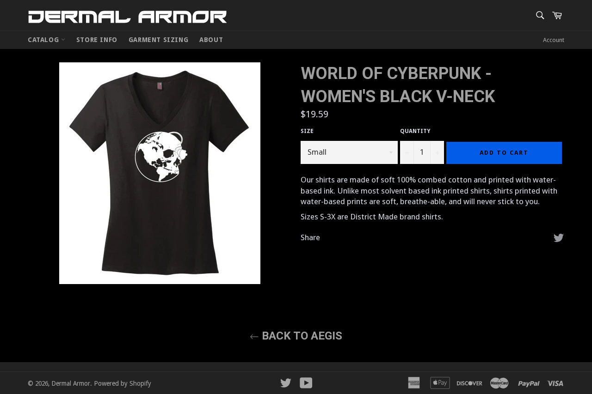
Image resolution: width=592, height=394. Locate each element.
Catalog (44, 39)
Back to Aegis (300, 335)
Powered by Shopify (122, 383)
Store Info (96, 39)
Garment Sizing (158, 39)
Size (307, 131)
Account (553, 39)
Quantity (415, 131)
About (211, 39)
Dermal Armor (127, 16)
